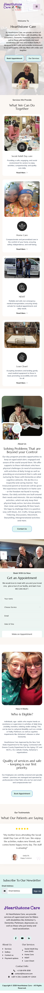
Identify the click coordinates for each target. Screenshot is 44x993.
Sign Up (37, 891)
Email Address (7, 886)
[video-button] (17, 429)
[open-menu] (36, 6)
